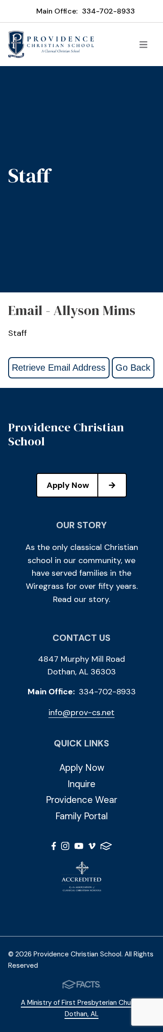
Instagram (65, 847)
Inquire (81, 784)
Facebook (53, 847)
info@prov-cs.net (81, 712)
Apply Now (68, 485)
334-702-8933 (108, 11)
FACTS (106, 847)
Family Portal (81, 816)
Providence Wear (81, 800)
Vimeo (92, 847)
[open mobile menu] (143, 44)
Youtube (78, 847)
